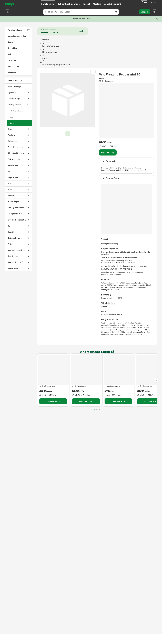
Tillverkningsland (108, 303)
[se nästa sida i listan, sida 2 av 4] (156, 380)
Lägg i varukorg (107, 152)
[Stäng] (157, 19)
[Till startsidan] (9, 4)
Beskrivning (111, 161)
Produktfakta (112, 178)
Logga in (144, 12)
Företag (153, 2)
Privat (144, 2)
